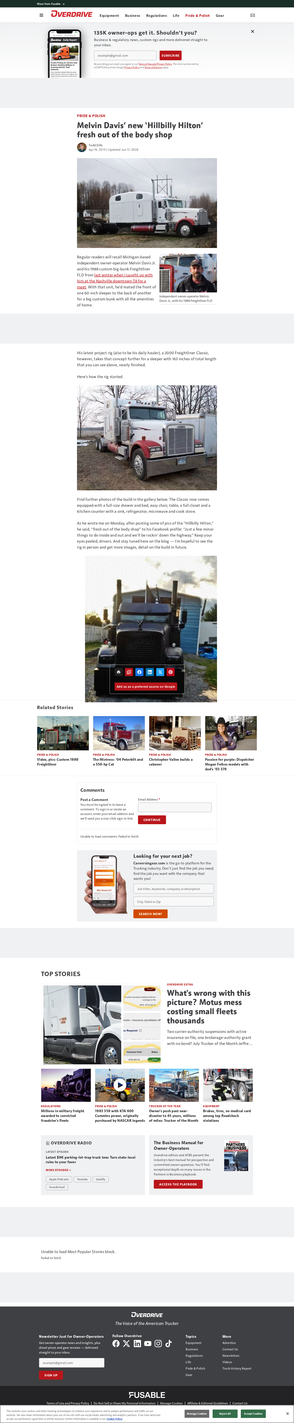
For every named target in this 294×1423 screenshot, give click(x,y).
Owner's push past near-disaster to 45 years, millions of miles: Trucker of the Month (173, 1116)
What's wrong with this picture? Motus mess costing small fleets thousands (208, 1006)
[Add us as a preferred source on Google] (129, 672)
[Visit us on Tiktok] (168, 1343)
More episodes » (58, 1170)
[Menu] (41, 15)
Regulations (51, 1106)
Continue (152, 820)
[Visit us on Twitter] (127, 1343)
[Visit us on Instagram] (158, 1343)
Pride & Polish (91, 115)
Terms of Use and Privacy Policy (155, 63)
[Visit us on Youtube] (147, 1343)
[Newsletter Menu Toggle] (252, 15)
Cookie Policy (114, 1418)
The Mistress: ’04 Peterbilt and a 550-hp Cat (118, 762)
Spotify (100, 1179)
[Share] (139, 672)
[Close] (287, 1413)
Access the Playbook (178, 1184)
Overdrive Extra (180, 984)
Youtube (82, 1179)
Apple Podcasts (59, 1179)
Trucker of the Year (165, 1106)
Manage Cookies (171, 1403)
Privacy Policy (132, 67)
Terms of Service (153, 67)
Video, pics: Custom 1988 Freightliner (57, 762)
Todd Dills (96, 145)
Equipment (211, 1106)
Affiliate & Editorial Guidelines (207, 1403)
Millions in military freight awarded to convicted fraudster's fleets (62, 1116)
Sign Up (51, 1375)
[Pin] (171, 672)
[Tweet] (160, 672)
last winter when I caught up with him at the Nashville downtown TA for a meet (115, 280)
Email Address (149, 799)
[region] (147, 1414)
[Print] (119, 672)
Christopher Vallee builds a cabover (171, 762)
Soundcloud (57, 1187)
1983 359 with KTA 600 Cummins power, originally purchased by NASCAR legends (120, 1116)
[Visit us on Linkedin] (137, 1343)
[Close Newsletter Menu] (252, 31)
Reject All (225, 1413)
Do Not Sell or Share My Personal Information (125, 1403)
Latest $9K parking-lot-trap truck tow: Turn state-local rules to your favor (90, 1159)
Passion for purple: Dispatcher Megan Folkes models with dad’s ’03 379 (229, 764)
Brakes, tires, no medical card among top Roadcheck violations (227, 1116)
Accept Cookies (253, 1413)
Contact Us (240, 1403)
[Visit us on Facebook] (116, 1343)
